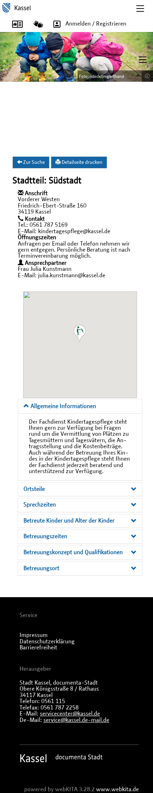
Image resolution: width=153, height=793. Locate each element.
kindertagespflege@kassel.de (74, 231)
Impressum (34, 635)
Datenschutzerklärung (47, 641)
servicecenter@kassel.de (70, 714)
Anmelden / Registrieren (95, 24)
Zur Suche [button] (33, 162)
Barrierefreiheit (38, 647)
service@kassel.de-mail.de (76, 720)
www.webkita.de (117, 789)
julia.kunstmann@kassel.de (71, 275)
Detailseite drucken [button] (81, 162)
